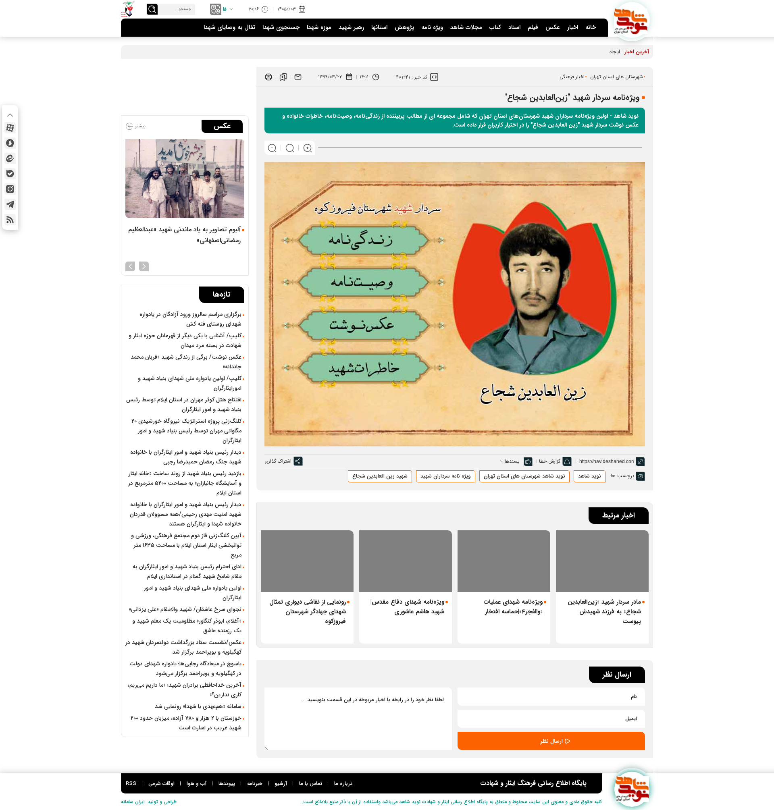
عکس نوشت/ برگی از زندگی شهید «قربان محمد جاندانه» (186, 362)
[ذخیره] (283, 77)
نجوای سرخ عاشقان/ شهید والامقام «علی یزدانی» (185, 609)
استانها (379, 27)
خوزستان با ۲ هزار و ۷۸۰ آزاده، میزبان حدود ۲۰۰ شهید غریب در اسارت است (186, 723)
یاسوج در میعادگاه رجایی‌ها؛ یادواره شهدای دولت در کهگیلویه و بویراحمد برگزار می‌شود (185, 668)
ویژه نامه (432, 27)
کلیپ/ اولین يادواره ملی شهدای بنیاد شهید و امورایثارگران (189, 383)
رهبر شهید (351, 27)
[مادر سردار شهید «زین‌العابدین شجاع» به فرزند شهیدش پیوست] (602, 561)
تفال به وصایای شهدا (229, 27)
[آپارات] (10, 127)
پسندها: (512, 461)
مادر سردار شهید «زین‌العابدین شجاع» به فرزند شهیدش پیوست (604, 611)
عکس (552, 27)
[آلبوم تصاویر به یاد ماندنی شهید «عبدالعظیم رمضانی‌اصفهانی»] (184, 178)
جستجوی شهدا (281, 27)
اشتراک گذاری (277, 461)
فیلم (533, 27)
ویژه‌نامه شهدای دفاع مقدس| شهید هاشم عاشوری (407, 607)
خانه (590, 27)
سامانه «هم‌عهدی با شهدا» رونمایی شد (198, 706)
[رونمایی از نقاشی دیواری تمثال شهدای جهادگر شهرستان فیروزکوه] (307, 561)
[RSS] (10, 219)
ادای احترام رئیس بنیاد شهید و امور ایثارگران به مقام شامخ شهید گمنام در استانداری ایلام (187, 571)
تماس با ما (310, 783)
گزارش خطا (549, 461)
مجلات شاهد (466, 27)
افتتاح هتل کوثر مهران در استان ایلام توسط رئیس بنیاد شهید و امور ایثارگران (183, 404)
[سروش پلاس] (10, 143)
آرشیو (281, 783)
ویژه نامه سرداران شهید (445, 476)
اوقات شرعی (161, 783)
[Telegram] (10, 204)
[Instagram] (10, 189)
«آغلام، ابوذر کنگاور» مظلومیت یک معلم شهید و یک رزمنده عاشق (186, 626)
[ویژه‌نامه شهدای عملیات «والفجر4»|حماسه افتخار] (504, 561)
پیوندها (226, 783)
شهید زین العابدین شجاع (380, 476)
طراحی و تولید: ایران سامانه (149, 802)
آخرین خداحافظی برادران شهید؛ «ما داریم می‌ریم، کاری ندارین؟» (184, 690)
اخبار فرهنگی (572, 77)
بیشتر (139, 126)
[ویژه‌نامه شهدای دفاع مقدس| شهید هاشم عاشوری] (405, 561)
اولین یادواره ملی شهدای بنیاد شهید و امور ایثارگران (192, 593)
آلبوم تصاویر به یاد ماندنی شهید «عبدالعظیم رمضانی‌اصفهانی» (184, 234)
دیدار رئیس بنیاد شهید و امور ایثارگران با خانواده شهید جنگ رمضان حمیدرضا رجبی (185, 457)
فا (225, 9)
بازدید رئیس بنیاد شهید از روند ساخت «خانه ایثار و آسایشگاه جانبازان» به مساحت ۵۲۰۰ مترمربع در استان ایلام (184, 483)
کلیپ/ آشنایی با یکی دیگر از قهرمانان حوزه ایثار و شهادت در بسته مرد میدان (185, 340)
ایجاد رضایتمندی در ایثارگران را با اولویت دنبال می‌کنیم (562, 52)
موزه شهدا (319, 27)
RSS (131, 783)
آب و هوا (196, 783)
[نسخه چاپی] (268, 77)
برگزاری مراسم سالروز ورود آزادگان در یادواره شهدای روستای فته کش (190, 319)
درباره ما (343, 783)
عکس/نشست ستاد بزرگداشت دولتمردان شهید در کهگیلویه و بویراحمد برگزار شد (183, 647)
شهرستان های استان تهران (616, 77)
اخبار (572, 27)
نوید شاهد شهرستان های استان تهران (524, 476)
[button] (144, 265)
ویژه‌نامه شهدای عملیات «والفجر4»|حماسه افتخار (513, 607)
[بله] (10, 173)
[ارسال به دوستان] (298, 77)
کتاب (495, 27)
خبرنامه (254, 783)
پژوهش (404, 27)
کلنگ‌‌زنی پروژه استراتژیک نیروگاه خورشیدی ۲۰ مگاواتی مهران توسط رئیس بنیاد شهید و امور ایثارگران (186, 431)
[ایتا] (10, 158)
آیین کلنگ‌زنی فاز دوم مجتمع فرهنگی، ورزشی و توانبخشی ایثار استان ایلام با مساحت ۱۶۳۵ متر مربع (186, 545)
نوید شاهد (589, 476)
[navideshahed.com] (632, 20)
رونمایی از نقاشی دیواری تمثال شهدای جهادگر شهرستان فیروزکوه (307, 611)
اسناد (514, 27)
